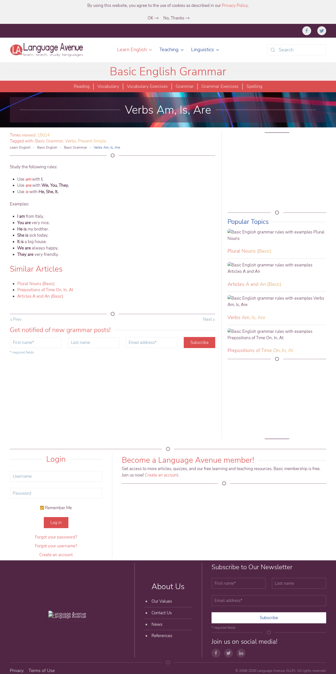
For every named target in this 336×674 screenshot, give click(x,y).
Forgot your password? (56, 537)
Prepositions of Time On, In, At (45, 290)
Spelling (254, 86)
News (157, 624)
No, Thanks (173, 18)
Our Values (162, 601)
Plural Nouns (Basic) (36, 284)
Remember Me (58, 508)
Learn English (132, 49)
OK (150, 18)
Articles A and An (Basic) (40, 296)
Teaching (169, 49)
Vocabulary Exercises (147, 86)
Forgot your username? (56, 546)
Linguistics (202, 49)
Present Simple (92, 141)
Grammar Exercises (220, 86)
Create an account (56, 555)
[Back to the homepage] (47, 50)
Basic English (47, 147)
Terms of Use (42, 671)
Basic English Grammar (168, 71)
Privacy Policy (235, 5)
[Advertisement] (277, 173)
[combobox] (296, 49)
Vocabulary (108, 86)
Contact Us (162, 613)
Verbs (70, 141)
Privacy (17, 671)
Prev (17, 319)
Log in (56, 522)
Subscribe (199, 342)
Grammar (185, 86)
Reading (82, 86)
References (162, 636)
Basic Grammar (49, 141)
